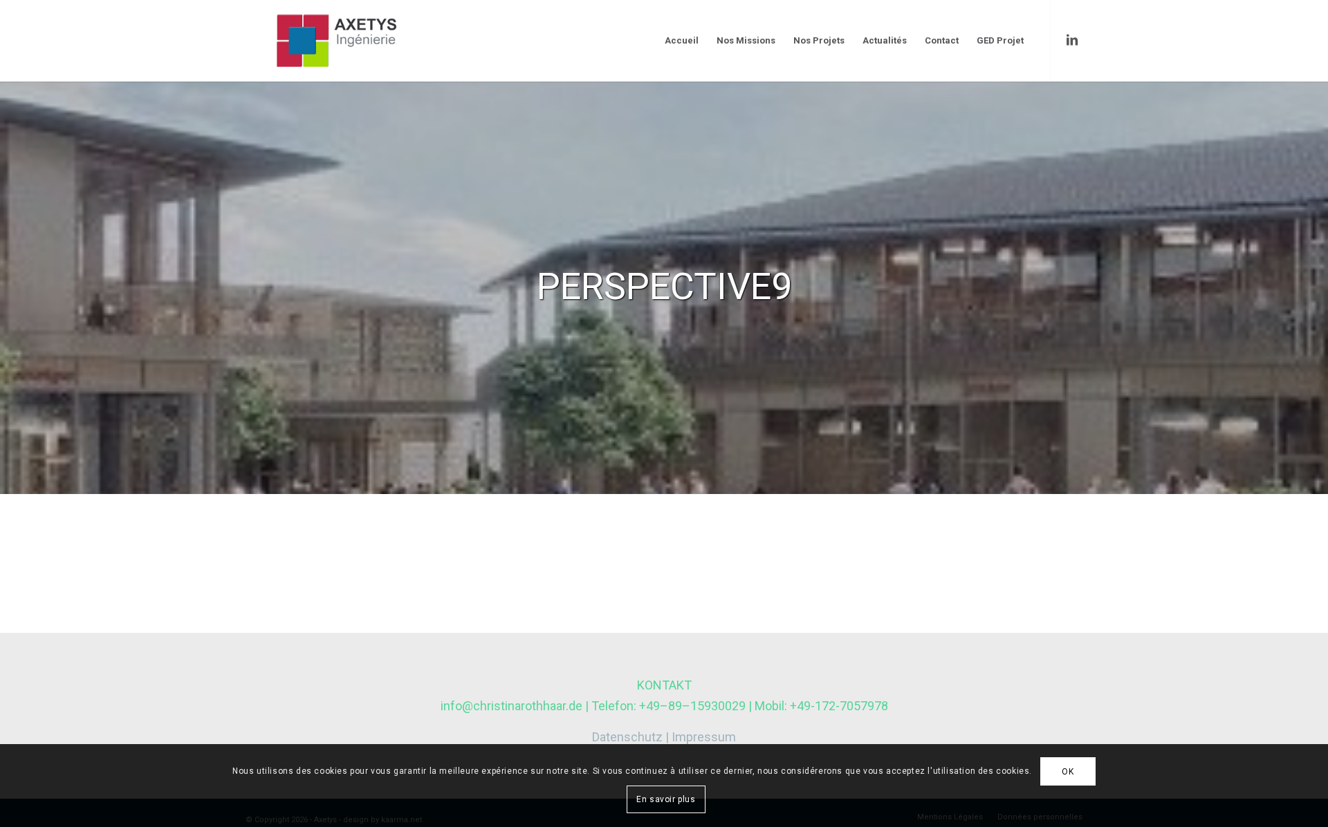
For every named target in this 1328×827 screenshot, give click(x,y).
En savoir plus (665, 799)
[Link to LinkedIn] (1072, 40)
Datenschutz (627, 737)
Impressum (704, 737)
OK (1067, 772)
